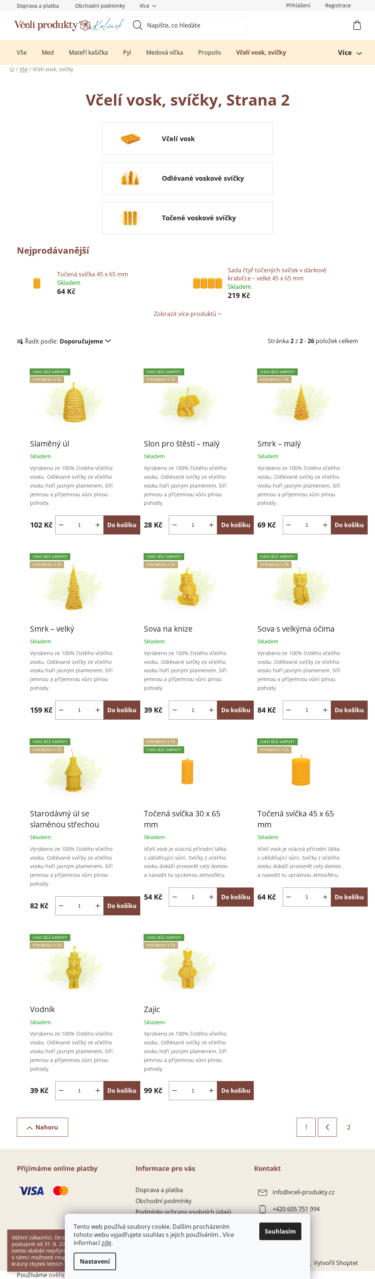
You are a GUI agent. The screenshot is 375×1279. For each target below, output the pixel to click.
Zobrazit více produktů (185, 314)
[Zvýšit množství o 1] (97, 525)
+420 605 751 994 (296, 1209)
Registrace (338, 5)
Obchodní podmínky (100, 5)
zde (106, 1243)
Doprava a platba (38, 5)
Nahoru (47, 1127)
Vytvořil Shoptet (336, 1263)
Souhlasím (280, 1231)
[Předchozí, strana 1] (327, 1127)
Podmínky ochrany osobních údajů (183, 1212)
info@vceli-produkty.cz (303, 1192)
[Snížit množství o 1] (61, 525)
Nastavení (95, 1261)
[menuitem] (22, 52)
